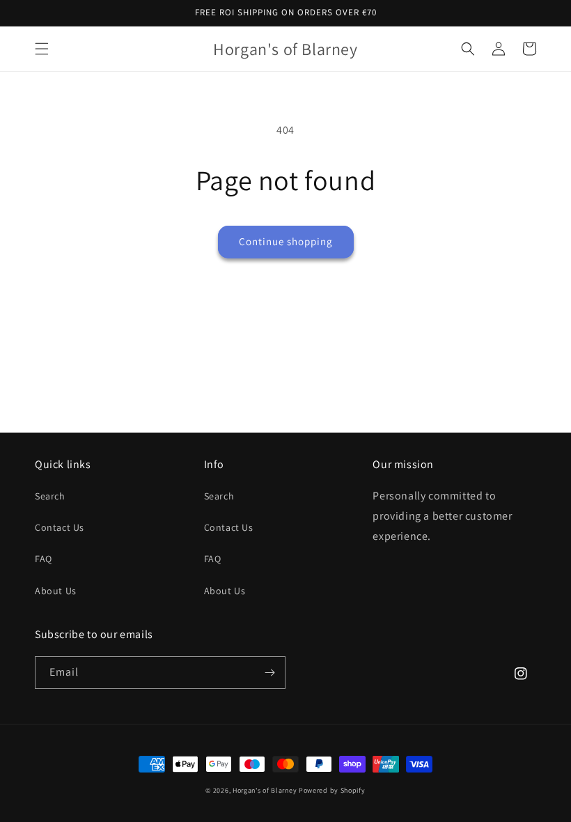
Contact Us (59, 527)
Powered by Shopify (332, 790)
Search (50, 496)
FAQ (43, 558)
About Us (56, 590)
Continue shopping (286, 241)
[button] (41, 48)
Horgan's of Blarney (265, 790)
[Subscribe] (269, 672)
